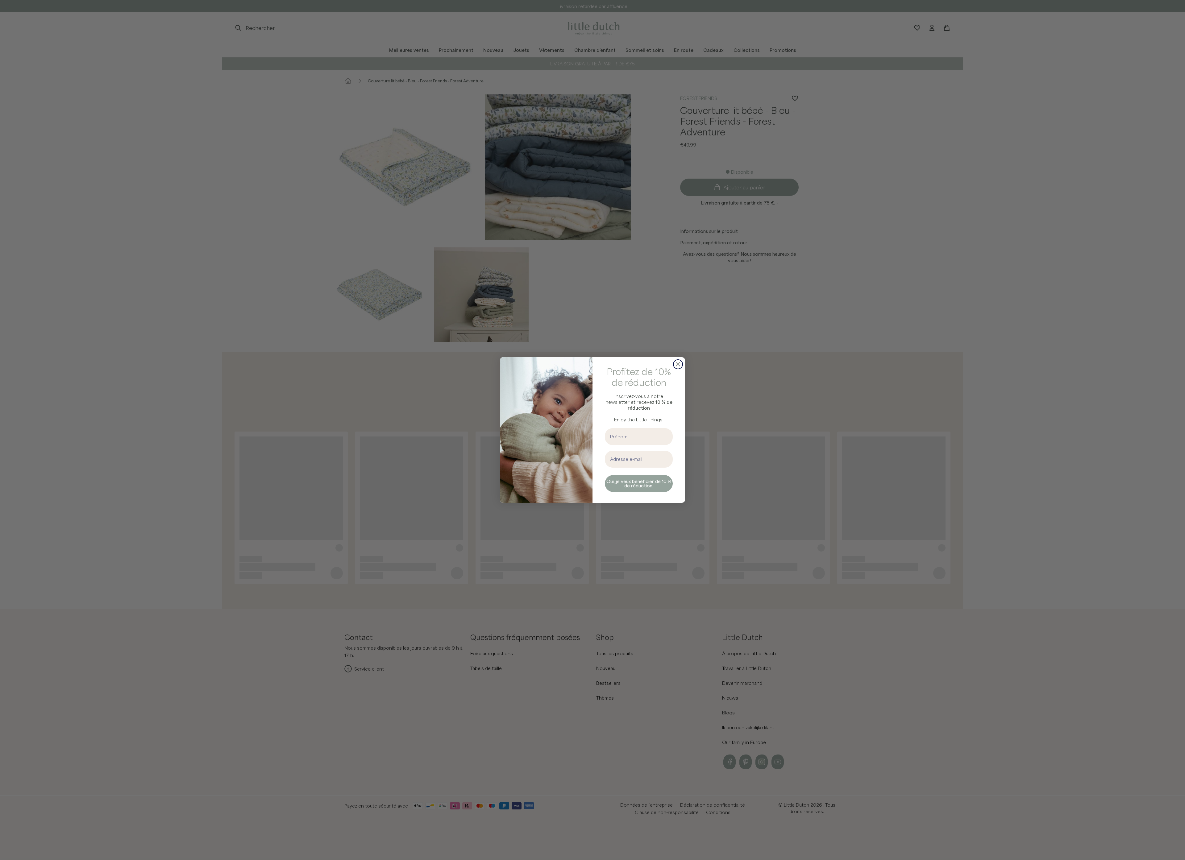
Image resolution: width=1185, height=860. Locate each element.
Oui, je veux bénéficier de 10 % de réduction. (639, 483)
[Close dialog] (678, 364)
